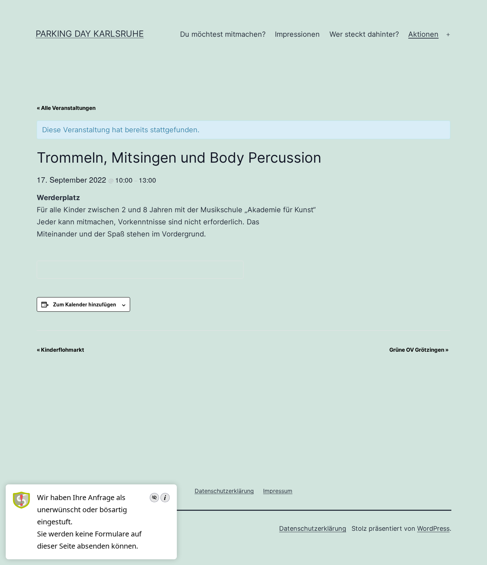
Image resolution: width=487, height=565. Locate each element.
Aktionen (423, 34)
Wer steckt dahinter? (364, 34)
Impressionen (297, 34)
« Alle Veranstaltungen (66, 108)
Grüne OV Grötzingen (418, 349)
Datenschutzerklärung (312, 528)
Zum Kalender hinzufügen (84, 304)
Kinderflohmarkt (60, 349)
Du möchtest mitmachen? (223, 34)
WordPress (433, 528)
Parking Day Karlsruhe (90, 34)
